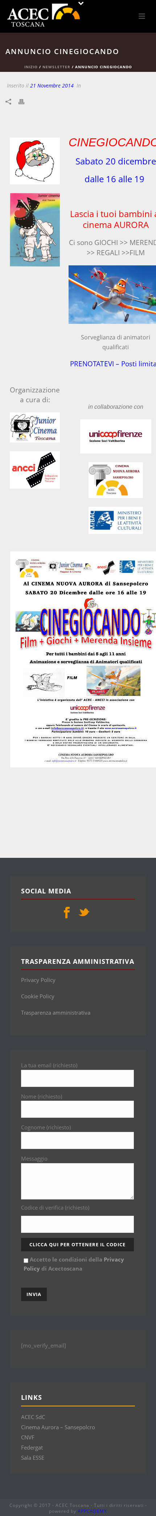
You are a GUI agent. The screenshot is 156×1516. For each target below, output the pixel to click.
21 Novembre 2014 (52, 85)
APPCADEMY (92, 1511)
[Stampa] (25, 101)
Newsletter (56, 66)
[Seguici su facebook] (67, 913)
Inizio (31, 66)
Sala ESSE (32, 1457)
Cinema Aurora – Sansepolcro (58, 1427)
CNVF (27, 1437)
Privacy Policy (38, 979)
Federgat (32, 1447)
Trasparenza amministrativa (55, 1012)
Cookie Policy (37, 996)
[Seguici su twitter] (84, 913)
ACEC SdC (33, 1417)
